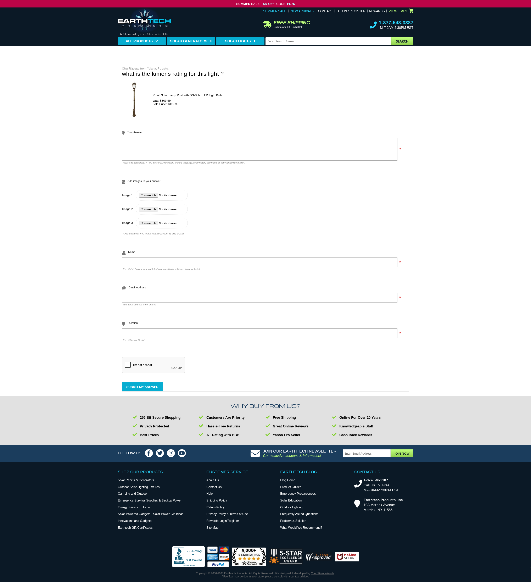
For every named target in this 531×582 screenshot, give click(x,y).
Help (209, 493)
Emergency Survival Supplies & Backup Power (149, 500)
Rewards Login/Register (222, 520)
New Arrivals (302, 11)
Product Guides (290, 487)
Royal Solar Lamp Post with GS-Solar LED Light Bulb (187, 95)
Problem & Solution (293, 520)
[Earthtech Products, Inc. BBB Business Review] (188, 557)
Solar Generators (188, 41)
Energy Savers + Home (134, 507)
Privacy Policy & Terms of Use (227, 514)
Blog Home (287, 480)
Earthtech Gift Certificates (135, 527)
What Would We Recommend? (301, 527)
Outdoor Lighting (291, 507)
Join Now (402, 453)
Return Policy (215, 507)
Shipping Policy (216, 500)
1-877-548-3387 (396, 22)
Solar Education (291, 500)
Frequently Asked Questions (299, 514)
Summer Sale (274, 11)
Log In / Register (350, 11)
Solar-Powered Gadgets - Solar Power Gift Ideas (151, 514)
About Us (212, 480)
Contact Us (214, 487)
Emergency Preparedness (298, 493)
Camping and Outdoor (133, 493)
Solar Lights (238, 41)
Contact (325, 11)
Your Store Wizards (322, 573)
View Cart (398, 11)
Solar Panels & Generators (136, 480)
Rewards (377, 11)
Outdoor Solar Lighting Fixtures (139, 487)
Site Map (212, 527)
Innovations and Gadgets (135, 520)
